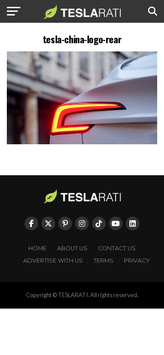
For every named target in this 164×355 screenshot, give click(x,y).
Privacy (137, 260)
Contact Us (117, 248)
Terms (103, 260)
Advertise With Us (53, 260)
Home (37, 248)
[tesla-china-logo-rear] (82, 141)
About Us (72, 248)
